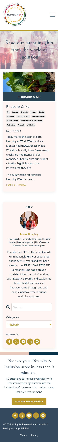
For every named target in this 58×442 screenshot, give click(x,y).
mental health (12, 121)
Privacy (34, 435)
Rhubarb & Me (18, 106)
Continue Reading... (16, 185)
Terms (23, 435)
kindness (10, 116)
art (8, 112)
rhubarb (21, 125)
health (41, 112)
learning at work (23, 116)
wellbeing (30, 125)
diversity (24, 112)
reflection (11, 125)
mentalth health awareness (31, 121)
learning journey (38, 116)
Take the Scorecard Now (29, 401)
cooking (15, 112)
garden (33, 112)
